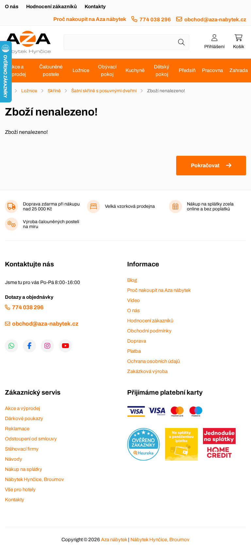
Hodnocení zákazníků (51, 6)
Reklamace (17, 428)
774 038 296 (155, 19)
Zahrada (238, 70)
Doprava (136, 341)
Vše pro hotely (20, 489)
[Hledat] (181, 42)
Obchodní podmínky (149, 330)
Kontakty (95, 6)
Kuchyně (135, 70)
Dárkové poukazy (24, 418)
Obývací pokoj (107, 70)
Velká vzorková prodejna (130, 206)
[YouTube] (65, 345)
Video (133, 300)
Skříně (54, 90)
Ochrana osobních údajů (153, 361)
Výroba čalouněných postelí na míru (51, 224)
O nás (11, 6)
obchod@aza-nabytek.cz (215, 19)
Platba (134, 351)
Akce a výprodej (16, 70)
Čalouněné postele (50, 70)
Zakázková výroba (147, 371)
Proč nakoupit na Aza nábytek (89, 19)
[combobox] (126, 42)
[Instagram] (47, 345)
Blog (132, 280)
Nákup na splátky (23, 469)
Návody (13, 459)
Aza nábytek (114, 539)
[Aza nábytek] (28, 42)
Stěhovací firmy (22, 449)
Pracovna (212, 70)
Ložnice (81, 70)
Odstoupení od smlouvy (31, 438)
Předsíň (187, 70)
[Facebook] (29, 345)
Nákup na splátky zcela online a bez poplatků (210, 206)
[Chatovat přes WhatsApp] (11, 345)
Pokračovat (205, 165)
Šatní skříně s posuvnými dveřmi (104, 90)
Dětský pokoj (161, 70)
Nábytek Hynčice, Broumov (34, 479)
